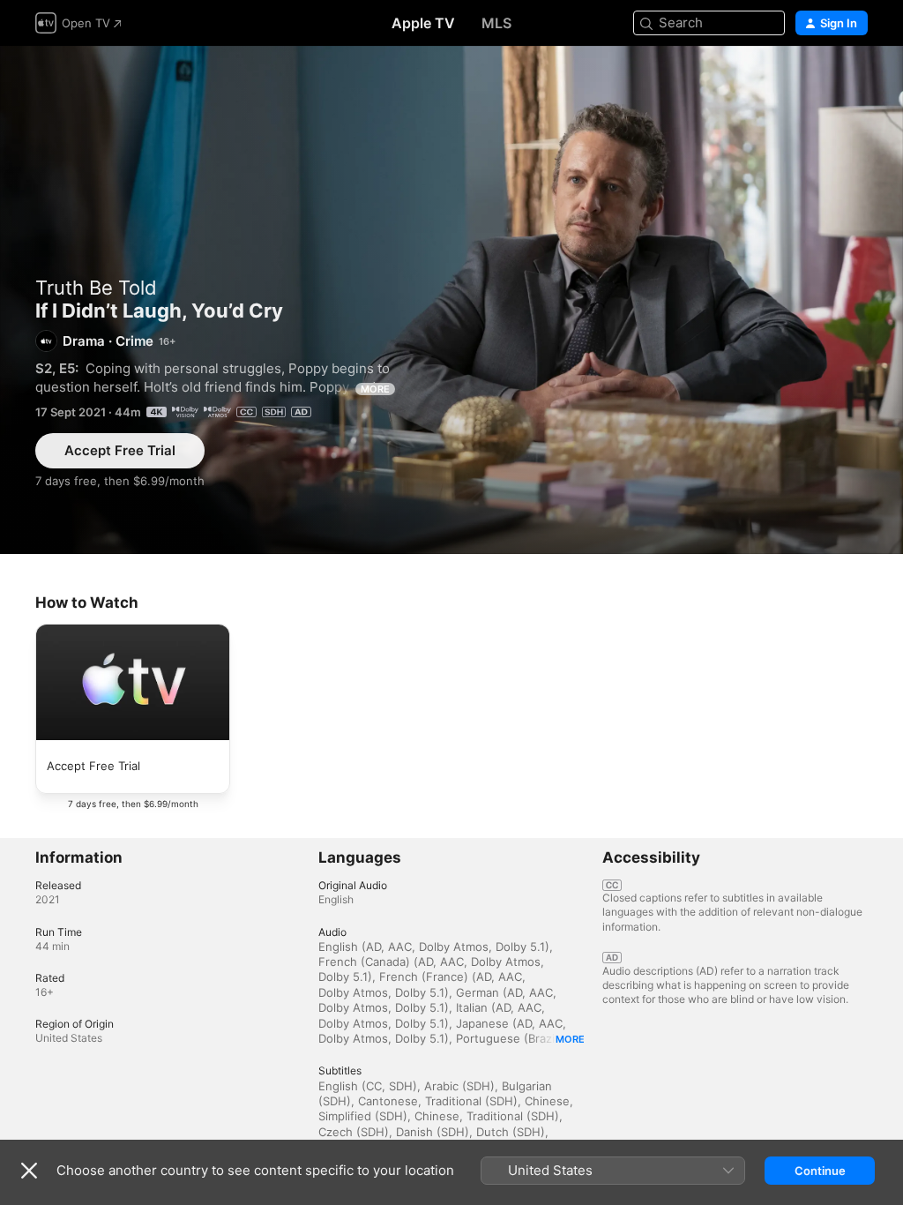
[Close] (29, 1171)
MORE (375, 389)
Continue (820, 1171)
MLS (496, 23)
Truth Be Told (96, 287)
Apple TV (423, 23)
